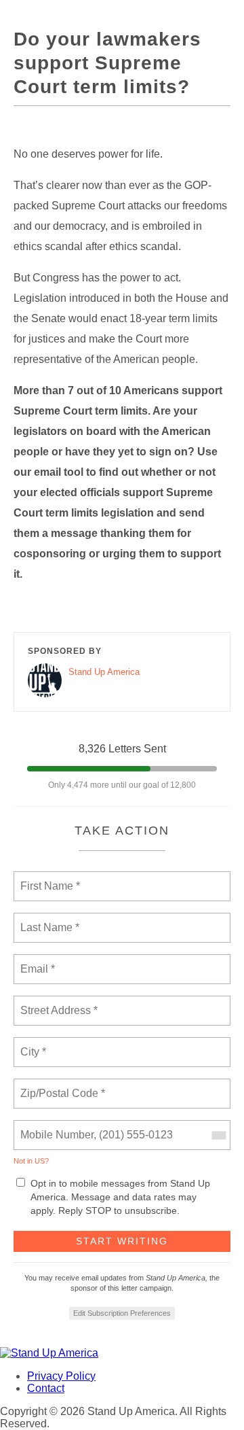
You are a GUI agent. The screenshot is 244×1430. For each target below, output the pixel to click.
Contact (45, 1388)
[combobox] (218, 1135)
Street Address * (60, 1002)
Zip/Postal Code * (60, 1085)
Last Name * (47, 919)
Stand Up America (104, 672)
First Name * (48, 878)
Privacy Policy (61, 1376)
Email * (36, 961)
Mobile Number (55, 1127)
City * (33, 1044)
